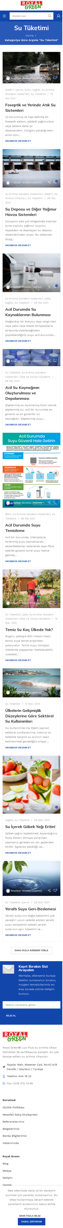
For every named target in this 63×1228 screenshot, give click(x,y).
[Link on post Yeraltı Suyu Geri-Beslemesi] (31, 878)
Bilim (8, 514)
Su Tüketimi (38, 94)
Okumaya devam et (18, 140)
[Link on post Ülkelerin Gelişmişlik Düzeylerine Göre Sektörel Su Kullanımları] (31, 682)
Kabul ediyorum (31, 1221)
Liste (47, 298)
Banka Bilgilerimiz (15, 1135)
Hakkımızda (11, 1143)
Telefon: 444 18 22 (19, 1076)
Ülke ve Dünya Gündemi (34, 376)
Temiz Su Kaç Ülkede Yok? (29, 629)
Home (30, 35)
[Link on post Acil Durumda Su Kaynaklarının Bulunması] (31, 272)
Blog (5, 1163)
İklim (27, 89)
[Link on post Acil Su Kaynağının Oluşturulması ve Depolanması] (31, 357)
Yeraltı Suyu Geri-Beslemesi (30, 908)
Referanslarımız (13, 1121)
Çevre (19, 89)
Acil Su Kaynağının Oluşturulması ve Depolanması (22, 393)
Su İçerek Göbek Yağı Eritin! (30, 826)
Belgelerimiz (11, 1128)
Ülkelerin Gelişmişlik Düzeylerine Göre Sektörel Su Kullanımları (29, 716)
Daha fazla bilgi (29, 1215)
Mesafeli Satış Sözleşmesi (20, 1114)
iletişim (7, 1177)
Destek (7, 1185)
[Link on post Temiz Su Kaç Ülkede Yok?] (31, 588)
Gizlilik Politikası (13, 1107)
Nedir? (9, 89)
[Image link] (15, 1036)
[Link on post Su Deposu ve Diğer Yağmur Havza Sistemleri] (31, 168)
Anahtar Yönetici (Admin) (26, 78)
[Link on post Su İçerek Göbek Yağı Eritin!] (31, 785)
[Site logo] (31, 5)
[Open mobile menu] (4, 15)
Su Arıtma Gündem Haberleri (24, 194)
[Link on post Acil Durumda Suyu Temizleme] (31, 470)
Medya (7, 1170)
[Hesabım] (58, 15)
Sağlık (36, 89)
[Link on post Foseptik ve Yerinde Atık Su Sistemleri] (31, 67)
